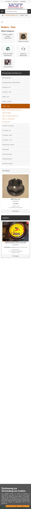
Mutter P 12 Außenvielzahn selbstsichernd (8, 36)
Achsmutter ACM (8, 66)
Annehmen (26, 506)
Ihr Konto (15, 1)
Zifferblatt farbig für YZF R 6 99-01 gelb (15, 242)
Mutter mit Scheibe (23, 41)
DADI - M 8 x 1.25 (15, 199)
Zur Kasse (8, 1)
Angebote (5, 218)
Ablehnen (19, 506)
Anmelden (23, 1)
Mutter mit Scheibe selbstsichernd (8, 54)
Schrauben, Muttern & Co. (13, 73)
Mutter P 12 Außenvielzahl (23, 54)
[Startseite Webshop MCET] (15, 6)
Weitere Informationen (11, 506)
